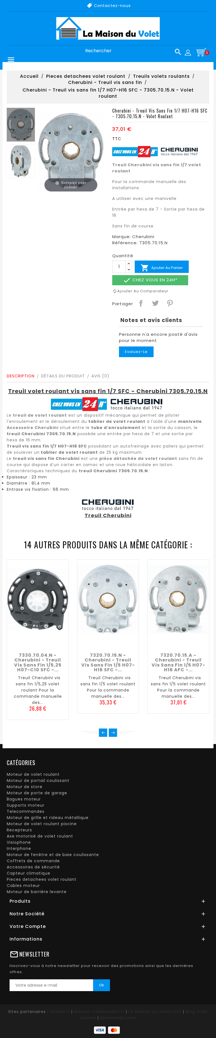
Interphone (19, 848)
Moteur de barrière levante (37, 892)
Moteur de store (24, 787)
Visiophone (19, 842)
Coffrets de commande (33, 861)
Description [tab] (21, 376)
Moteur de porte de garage (37, 793)
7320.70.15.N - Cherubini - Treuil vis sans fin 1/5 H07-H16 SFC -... (108, 662)
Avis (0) (100, 376)
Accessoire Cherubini (32, 427)
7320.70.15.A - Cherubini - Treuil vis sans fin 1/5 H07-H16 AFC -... (178, 662)
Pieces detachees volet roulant (41, 879)
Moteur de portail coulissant (38, 780)
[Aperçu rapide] (50, 643)
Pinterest (169, 303)
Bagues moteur (24, 799)
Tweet (155, 303)
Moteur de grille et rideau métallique (48, 817)
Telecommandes (25, 811)
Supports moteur (25, 805)
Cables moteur (23, 885)
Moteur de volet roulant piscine (42, 824)
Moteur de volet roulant (33, 774)
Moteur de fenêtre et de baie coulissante (53, 854)
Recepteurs (19, 830)
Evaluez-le (136, 351)
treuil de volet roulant (40, 415)
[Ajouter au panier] (25, 643)
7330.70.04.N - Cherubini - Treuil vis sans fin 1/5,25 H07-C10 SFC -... (38, 662)
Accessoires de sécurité (33, 867)
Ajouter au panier (162, 268)
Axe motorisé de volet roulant (40, 836)
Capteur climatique (28, 873)
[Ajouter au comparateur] (37, 643)
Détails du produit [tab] (63, 376)
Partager (140, 303)
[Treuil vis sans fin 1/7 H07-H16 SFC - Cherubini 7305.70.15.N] (21, 125)
